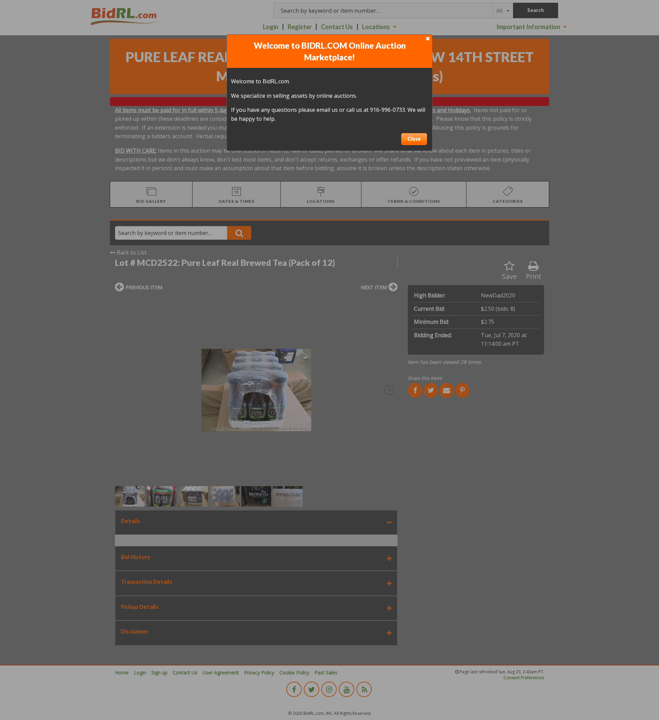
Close (414, 139)
